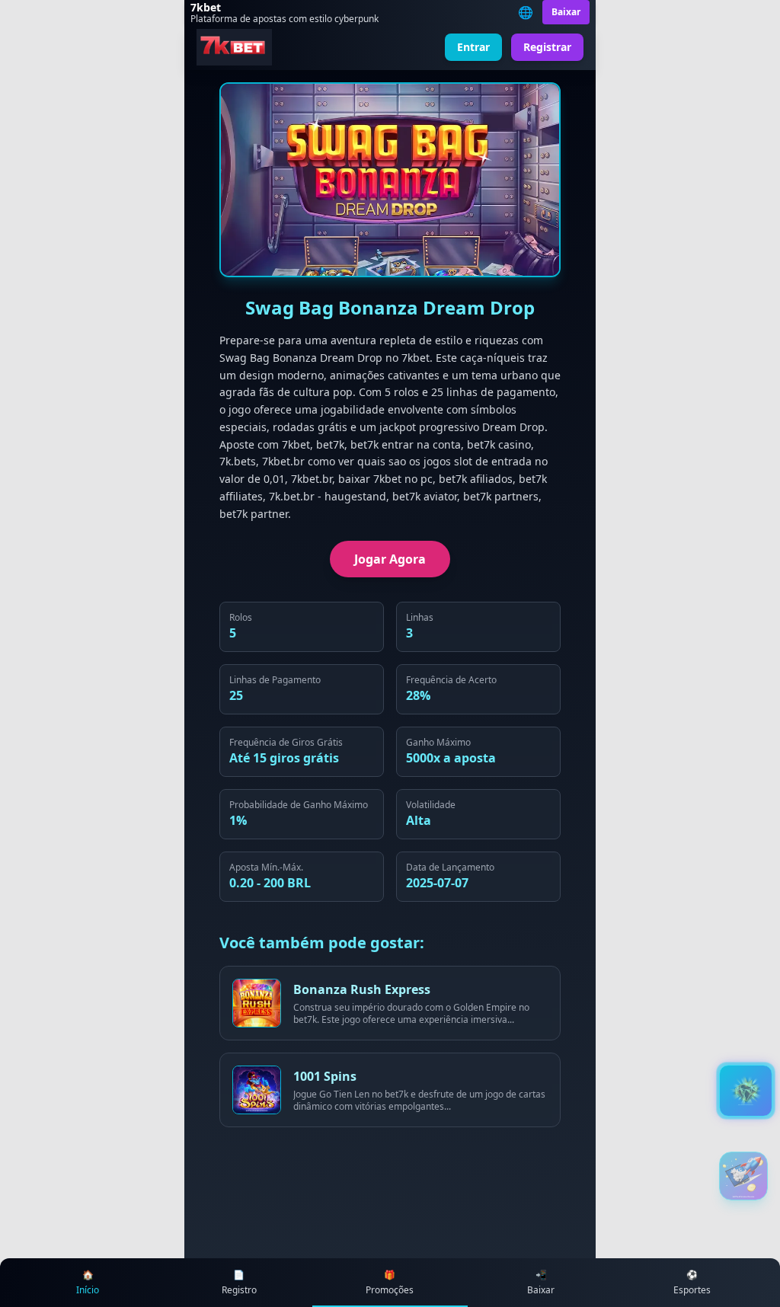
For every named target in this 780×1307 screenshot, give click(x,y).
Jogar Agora (390, 559)
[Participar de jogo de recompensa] (743, 1176)
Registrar (547, 47)
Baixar (565, 11)
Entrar (473, 47)
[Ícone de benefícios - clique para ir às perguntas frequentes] (745, 1091)
